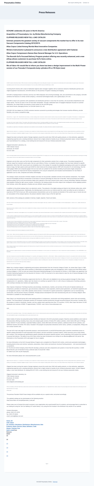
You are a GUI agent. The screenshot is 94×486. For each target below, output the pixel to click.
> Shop (24, 426)
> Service (19, 426)
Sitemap (55, 481)
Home (8, 420)
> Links (11, 430)
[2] (7, 443)
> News (14, 426)
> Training (13, 428)
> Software (29, 426)
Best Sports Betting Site (74, 2)
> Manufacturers (34, 424)
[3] (7, 447)
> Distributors (26, 424)
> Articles (11, 424)
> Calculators (18, 424)
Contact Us (86, 2)
